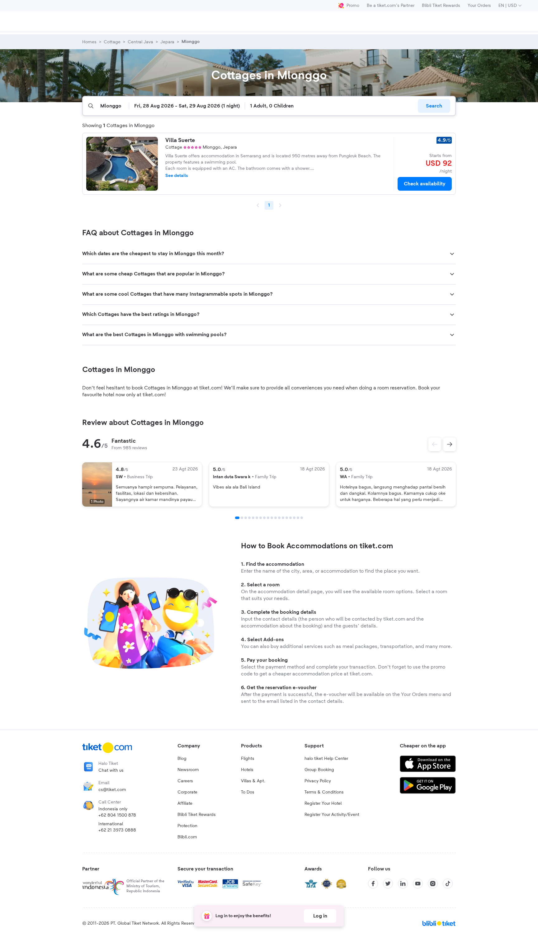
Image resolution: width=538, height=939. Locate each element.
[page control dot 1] (237, 518)
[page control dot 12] (279, 518)
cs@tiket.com (112, 790)
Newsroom (188, 770)
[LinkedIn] (403, 884)
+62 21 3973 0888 (117, 830)
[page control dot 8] (264, 518)
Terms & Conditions (324, 792)
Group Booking (319, 770)
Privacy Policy (317, 781)
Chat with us (111, 770)
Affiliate (184, 803)
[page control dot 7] (260, 518)
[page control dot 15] (290, 518)
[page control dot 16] (294, 518)
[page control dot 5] (253, 518)
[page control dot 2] (242, 518)
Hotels (247, 770)
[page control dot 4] (249, 518)
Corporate (187, 792)
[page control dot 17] (298, 518)
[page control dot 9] (268, 518)
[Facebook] (373, 884)
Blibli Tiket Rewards (441, 5)
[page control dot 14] (287, 518)
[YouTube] (418, 884)
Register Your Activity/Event (331, 814)
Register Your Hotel (323, 803)
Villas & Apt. (253, 781)
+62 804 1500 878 (117, 815)
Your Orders (479, 5)
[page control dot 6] (257, 518)
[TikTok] (448, 884)
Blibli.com (187, 837)
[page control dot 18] (301, 518)
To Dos (247, 792)
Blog (181, 758)
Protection (187, 826)
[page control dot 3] (245, 518)
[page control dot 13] (283, 518)
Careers (185, 781)
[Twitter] (388, 884)
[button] (269, 254)
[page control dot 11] (275, 518)
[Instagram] (433, 884)
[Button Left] (434, 444)
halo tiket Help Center (326, 758)
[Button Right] (449, 444)
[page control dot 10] (272, 518)
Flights (247, 758)
